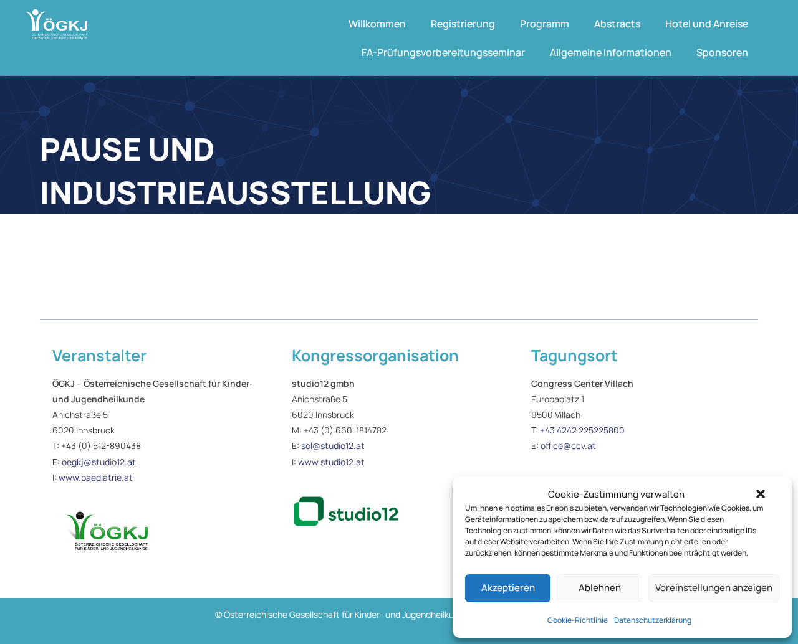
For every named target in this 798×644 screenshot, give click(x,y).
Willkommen (377, 24)
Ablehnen (600, 587)
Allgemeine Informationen (610, 52)
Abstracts (617, 24)
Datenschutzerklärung (652, 620)
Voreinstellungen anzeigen (713, 587)
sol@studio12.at (333, 446)
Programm (544, 24)
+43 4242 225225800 (582, 430)
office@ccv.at (568, 446)
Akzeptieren (508, 587)
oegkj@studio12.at (99, 462)
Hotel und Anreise (706, 24)
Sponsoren (722, 52)
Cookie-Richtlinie (577, 620)
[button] (760, 494)
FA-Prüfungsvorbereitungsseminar (443, 52)
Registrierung (463, 24)
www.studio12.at (331, 462)
